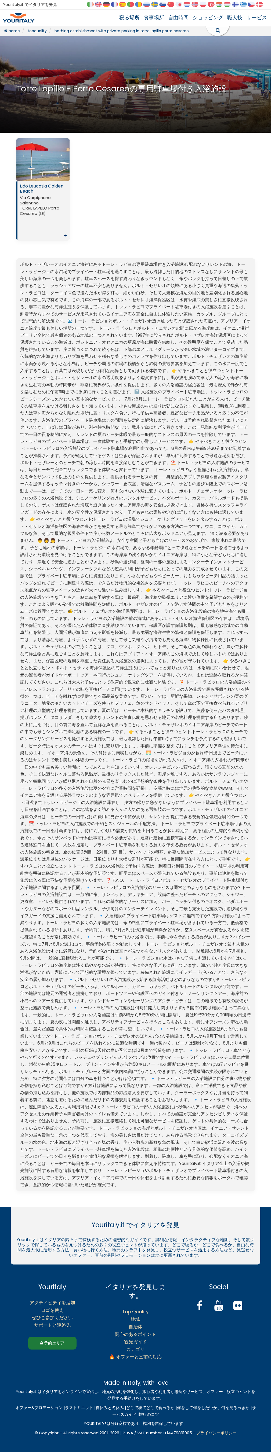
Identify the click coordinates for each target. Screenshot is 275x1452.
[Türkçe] (213, 5)
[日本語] (181, 5)
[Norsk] (197, 5)
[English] (100, 5)
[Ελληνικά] (245, 5)
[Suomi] (237, 5)
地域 (135, 1319)
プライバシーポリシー (216, 1433)
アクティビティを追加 (52, 1302)
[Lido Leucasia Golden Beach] (43, 159)
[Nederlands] (189, 5)
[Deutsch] (108, 5)
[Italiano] (92, 5)
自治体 (135, 1327)
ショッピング (208, 17)
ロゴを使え (52, 1310)
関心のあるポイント (135, 1334)
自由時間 (178, 17)
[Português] (132, 5)
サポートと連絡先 (52, 1325)
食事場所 (154, 17)
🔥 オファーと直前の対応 (135, 1357)
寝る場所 (129, 17)
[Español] (124, 5)
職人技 (235, 17)
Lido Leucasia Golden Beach (43, 210)
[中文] (173, 5)
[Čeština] (253, 5)
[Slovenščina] (165, 5)
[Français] (116, 5)
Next (64, 161)
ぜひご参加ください (52, 1317)
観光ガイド (135, 1342)
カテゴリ (135, 1349)
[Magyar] (229, 5)
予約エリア (53, 1343)
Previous (21, 161)
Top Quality (135, 1311)
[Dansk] (261, 5)
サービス (257, 17)
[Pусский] (148, 5)
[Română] (140, 5)
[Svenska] (157, 5)
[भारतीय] (221, 5)
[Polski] (205, 5)
